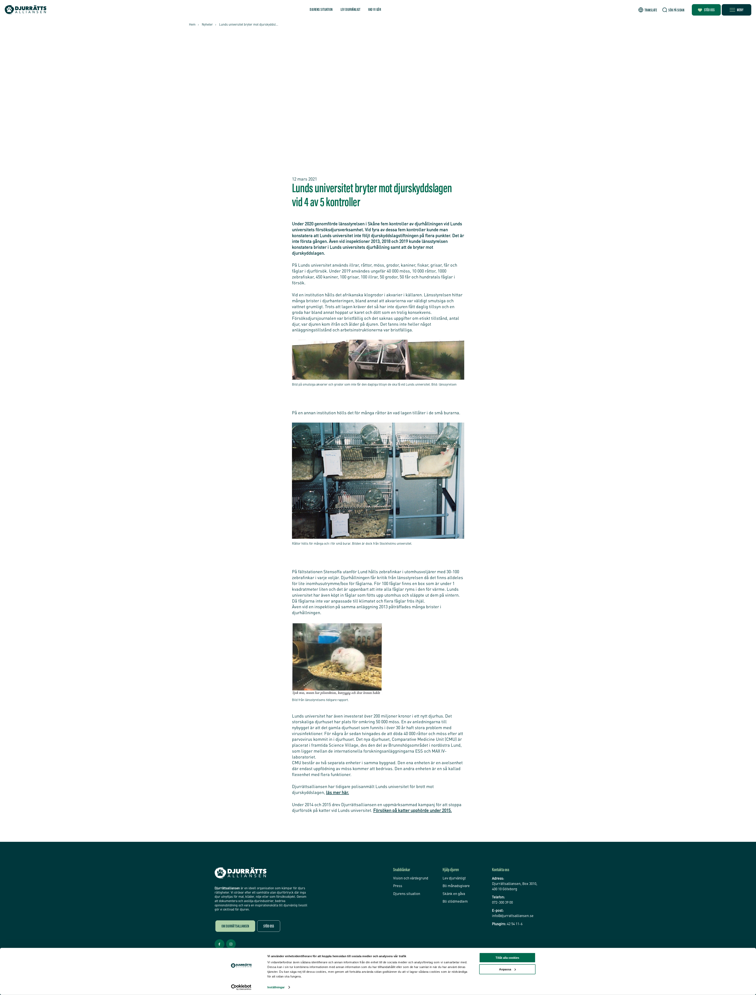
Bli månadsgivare (456, 886)
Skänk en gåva (454, 894)
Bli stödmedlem (455, 901)
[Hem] (25, 10)
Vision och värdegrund (410, 878)
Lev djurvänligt (350, 10)
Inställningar (276, 987)
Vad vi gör (374, 10)
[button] (647, 9)
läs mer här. (337, 793)
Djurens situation (321, 10)
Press (397, 886)
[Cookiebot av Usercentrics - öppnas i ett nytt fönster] (241, 987)
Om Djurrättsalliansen (235, 926)
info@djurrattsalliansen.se (513, 916)
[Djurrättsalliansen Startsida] (241, 873)
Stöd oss (709, 10)
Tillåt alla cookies (507, 957)
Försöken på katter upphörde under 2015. (412, 811)
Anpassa (505, 969)
